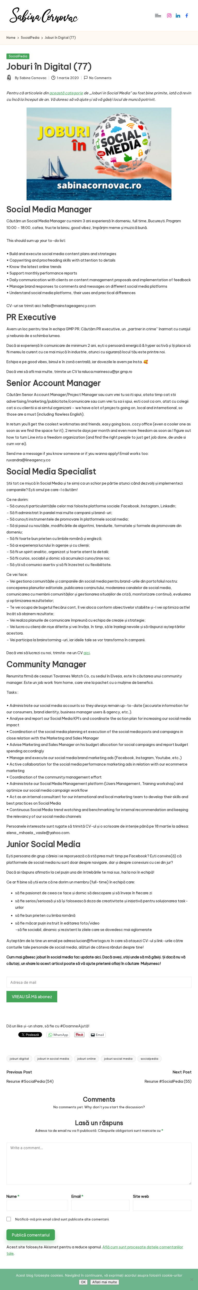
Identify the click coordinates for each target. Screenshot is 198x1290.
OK (83, 1282)
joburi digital (19, 1058)
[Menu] (157, 15)
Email (77, 1196)
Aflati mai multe (104, 1282)
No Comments (100, 78)
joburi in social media (53, 1058)
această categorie (66, 93)
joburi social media (118, 1058)
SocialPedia (18, 56)
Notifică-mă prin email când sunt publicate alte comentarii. (62, 1219)
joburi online (86, 1058)
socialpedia (149, 1058)
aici (87, 653)
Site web (141, 1196)
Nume (12, 1196)
